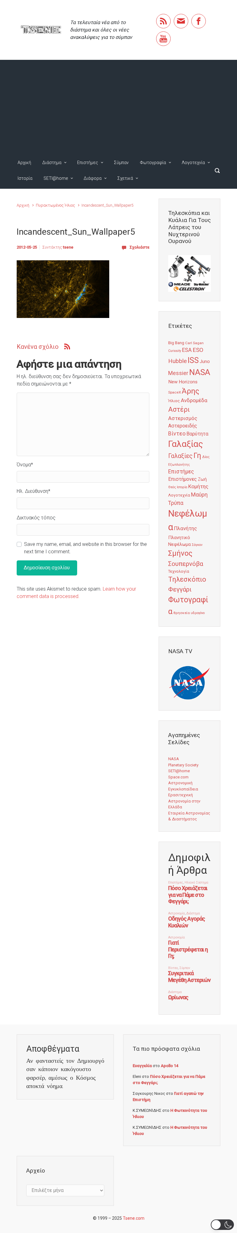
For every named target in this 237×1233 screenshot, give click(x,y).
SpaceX (174, 392)
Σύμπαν (121, 162)
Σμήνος (180, 553)
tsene (68, 247)
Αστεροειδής (182, 426)
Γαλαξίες (180, 456)
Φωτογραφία (153, 162)
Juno (205, 361)
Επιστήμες (87, 162)
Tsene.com (133, 1218)
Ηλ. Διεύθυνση (33, 491)
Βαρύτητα (197, 434)
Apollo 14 (169, 1065)
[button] (222, 1224)
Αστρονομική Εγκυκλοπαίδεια (183, 786)
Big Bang (176, 342)
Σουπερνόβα (185, 563)
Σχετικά (125, 178)
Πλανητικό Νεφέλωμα (179, 541)
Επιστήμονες (182, 479)
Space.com (178, 777)
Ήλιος (174, 400)
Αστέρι (179, 409)
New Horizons (183, 382)
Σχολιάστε (139, 247)
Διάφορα (93, 178)
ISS (193, 360)
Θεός (172, 487)
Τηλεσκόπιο (187, 579)
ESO (198, 350)
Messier (178, 373)
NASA (199, 372)
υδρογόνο (198, 613)
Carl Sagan (194, 343)
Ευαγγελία (142, 1065)
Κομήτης (198, 486)
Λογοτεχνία (193, 162)
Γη (197, 456)
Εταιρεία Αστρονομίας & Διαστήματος (189, 816)
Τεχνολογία (178, 571)
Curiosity (174, 351)
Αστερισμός (182, 418)
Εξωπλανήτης (179, 465)
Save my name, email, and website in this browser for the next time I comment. (85, 548)
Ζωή (202, 479)
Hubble (177, 361)
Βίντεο (176, 434)
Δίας (206, 457)
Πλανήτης (185, 528)
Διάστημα (51, 162)
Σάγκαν (197, 545)
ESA (187, 350)
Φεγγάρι (180, 589)
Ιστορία (25, 178)
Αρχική (24, 162)
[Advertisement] (118, 106)
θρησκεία (181, 613)
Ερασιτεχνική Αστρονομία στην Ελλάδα (184, 801)
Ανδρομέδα (194, 400)
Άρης (190, 391)
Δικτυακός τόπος (36, 518)
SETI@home (56, 178)
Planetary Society (183, 765)
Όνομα (25, 465)
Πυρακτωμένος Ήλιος (55, 205)
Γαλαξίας (185, 444)
